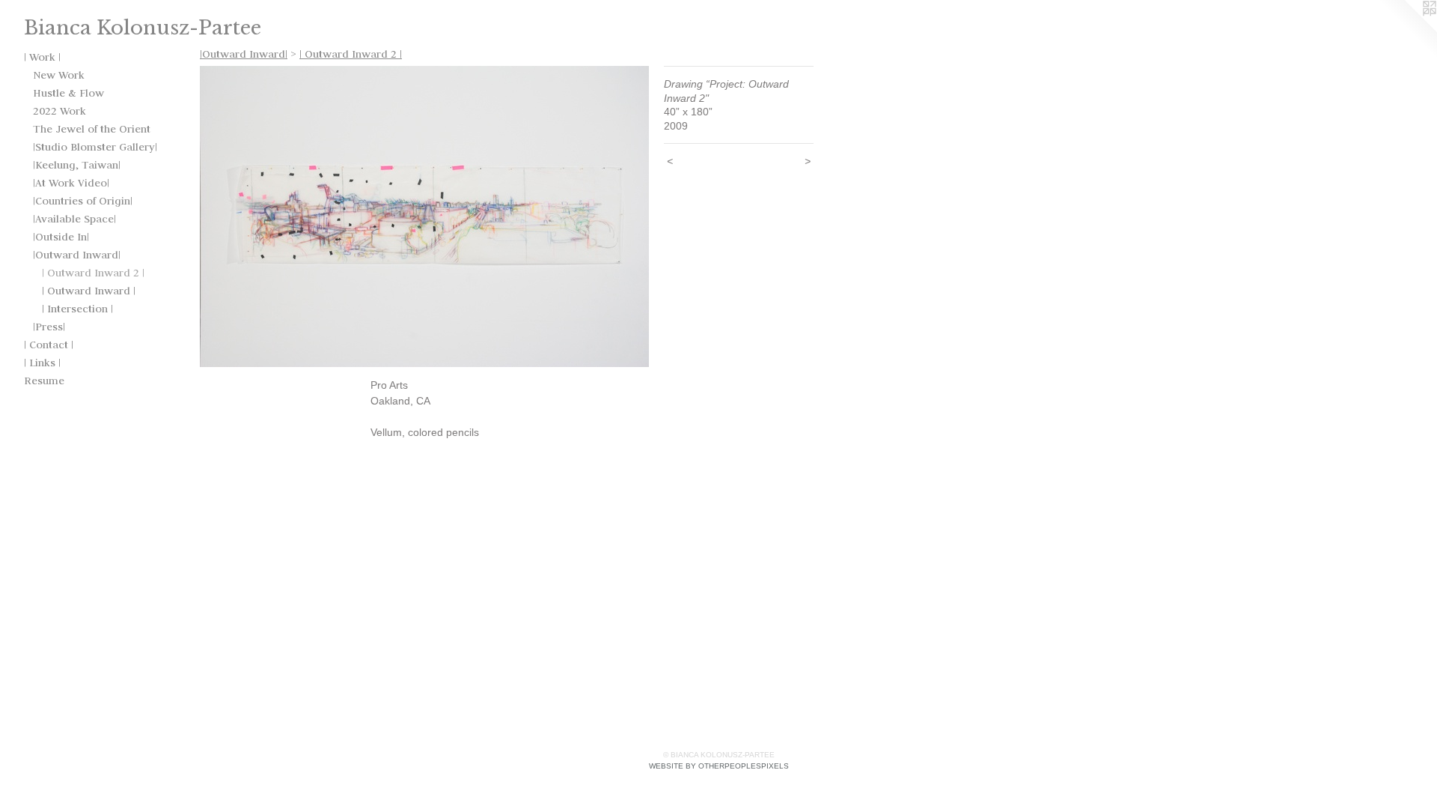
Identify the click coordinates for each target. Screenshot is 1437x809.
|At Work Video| (71, 183)
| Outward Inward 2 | (93, 272)
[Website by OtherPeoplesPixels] (1407, 30)
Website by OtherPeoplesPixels (719, 766)
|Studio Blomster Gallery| (95, 147)
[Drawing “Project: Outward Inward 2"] (424, 216)
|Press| (49, 326)
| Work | (42, 57)
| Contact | (48, 344)
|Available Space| (74, 218)
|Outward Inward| (76, 254)
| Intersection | (77, 308)
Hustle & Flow (68, 93)
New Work (59, 75)
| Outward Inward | (88, 290)
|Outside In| (61, 236)
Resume (44, 380)
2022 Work (59, 111)
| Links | (42, 362)
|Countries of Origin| (82, 200)
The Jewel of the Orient (91, 129)
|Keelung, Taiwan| (76, 165)
